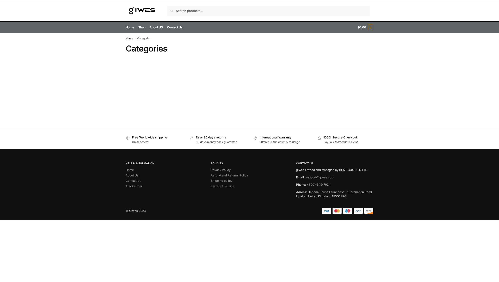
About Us (132, 175)
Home (129, 38)
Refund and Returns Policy (229, 175)
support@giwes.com (319, 177)
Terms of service (223, 186)
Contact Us (133, 181)
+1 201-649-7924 (319, 184)
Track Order (134, 186)
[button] (365, 27)
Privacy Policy (221, 170)
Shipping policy (221, 181)
